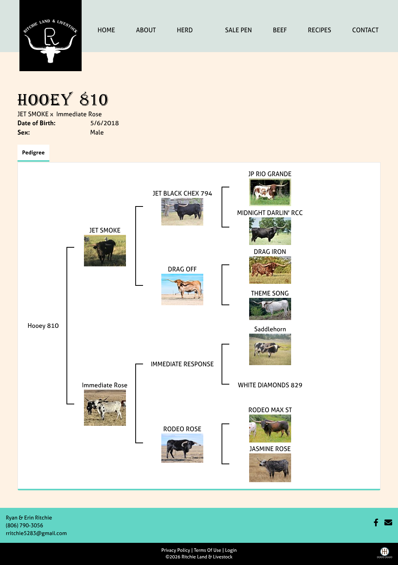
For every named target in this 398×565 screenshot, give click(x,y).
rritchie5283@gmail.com (36, 533)
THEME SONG (270, 293)
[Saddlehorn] (270, 348)
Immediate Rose (79, 114)
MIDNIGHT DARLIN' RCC (270, 212)
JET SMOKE (33, 114)
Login (231, 550)
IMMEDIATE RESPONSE (182, 364)
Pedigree (33, 152)
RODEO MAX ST (270, 410)
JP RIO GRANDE (270, 174)
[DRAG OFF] (182, 288)
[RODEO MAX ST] (270, 427)
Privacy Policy (175, 550)
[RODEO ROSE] (182, 447)
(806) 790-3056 (24, 525)
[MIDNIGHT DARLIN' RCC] (270, 230)
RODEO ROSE (182, 429)
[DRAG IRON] (270, 269)
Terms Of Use (207, 550)
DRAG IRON (270, 251)
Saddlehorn (270, 329)
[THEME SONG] (270, 308)
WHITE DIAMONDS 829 (270, 385)
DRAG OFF (182, 269)
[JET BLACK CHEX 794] (182, 210)
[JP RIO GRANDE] (270, 191)
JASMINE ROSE (270, 448)
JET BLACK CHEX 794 (182, 193)
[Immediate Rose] (105, 407)
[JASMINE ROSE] (270, 467)
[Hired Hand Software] (384, 555)
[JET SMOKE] (105, 249)
